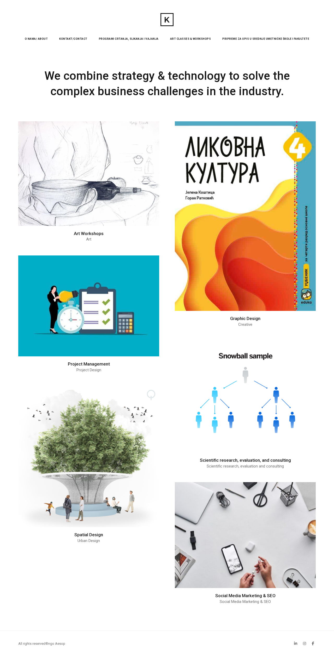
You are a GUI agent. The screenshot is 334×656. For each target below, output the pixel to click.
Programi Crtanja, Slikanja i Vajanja (129, 38)
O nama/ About (36, 38)
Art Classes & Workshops (190, 38)
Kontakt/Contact (73, 38)
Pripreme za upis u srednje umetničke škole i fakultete (265, 38)
